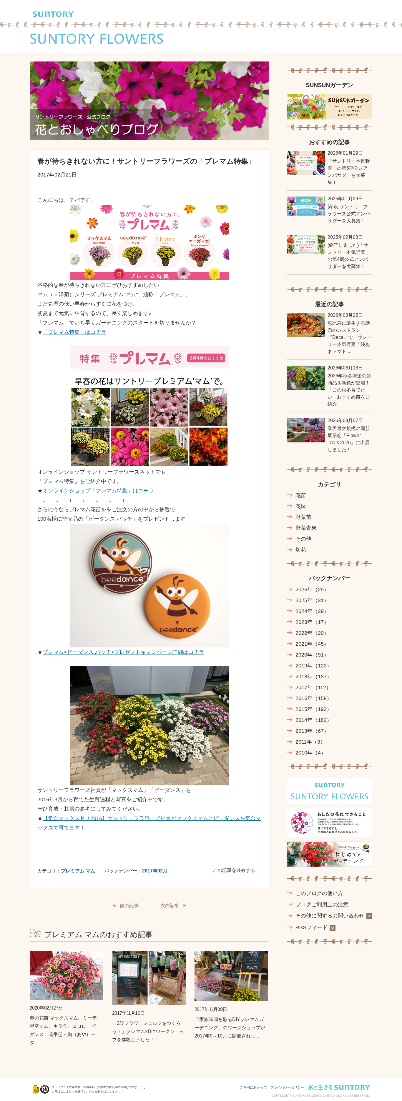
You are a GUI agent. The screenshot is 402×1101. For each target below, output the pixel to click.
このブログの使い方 (319, 893)
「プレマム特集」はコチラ (74, 332)
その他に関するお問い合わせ (329, 916)
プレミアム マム (78, 870)
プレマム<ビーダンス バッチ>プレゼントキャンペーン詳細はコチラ (123, 652)
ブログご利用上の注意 (321, 904)
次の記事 (169, 905)
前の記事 (129, 905)
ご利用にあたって (253, 1087)
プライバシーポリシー (287, 1087)
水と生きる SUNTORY (339, 1087)
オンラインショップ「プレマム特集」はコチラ (98, 491)
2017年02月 (154, 870)
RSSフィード (311, 927)
